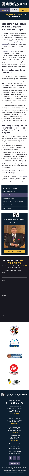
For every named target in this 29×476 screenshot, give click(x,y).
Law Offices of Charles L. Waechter (14, 467)
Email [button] (15, 10)
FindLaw (21, 472)
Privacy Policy (17, 470)
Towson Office (14, 440)
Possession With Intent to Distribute (13, 201)
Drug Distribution (8, 208)
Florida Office (14, 432)
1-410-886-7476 (23, 265)
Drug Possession (8, 205)
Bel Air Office (14, 423)
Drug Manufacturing (9, 191)
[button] (5, 10)
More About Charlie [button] (14, 251)
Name (3, 272)
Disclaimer (5, 470)
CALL (25, 10)
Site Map (11, 470)
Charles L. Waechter (8, 51)
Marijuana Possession (9, 195)
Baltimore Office (14, 413)
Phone (4, 288)
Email (4, 280)
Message (4, 295)
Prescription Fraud (8, 198)
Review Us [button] (14, 463)
